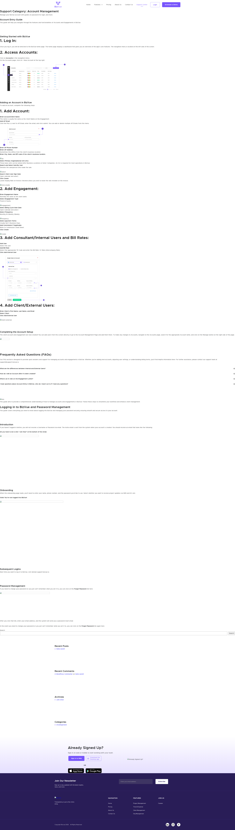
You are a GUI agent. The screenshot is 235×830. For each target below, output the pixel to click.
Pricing (108, 5)
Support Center (142, 5)
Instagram (173, 824)
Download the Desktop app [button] (95, 758)
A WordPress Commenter (64, 674)
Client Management (139, 810)
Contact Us (129, 5)
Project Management (139, 803)
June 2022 (60, 700)
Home (88, 5)
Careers (160, 803)
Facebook (178, 824)
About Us (118, 5)
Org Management (138, 813)
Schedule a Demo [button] (171, 5)
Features (97, 5)
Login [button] (155, 5)
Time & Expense (138, 807)
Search (2, 630)
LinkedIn (167, 824)
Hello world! (60, 649)
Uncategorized (61, 725)
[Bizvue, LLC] (58, 4)
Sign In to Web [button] (76, 758)
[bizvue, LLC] (58, 798)
